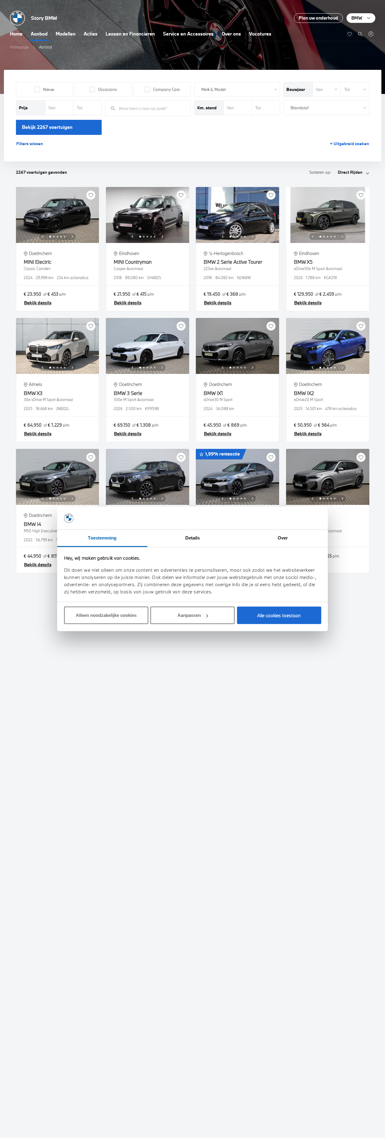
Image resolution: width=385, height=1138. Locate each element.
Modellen (65, 34)
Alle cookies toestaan (279, 616)
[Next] (72, 236)
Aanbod (39, 34)
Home (16, 34)
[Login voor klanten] (370, 34)
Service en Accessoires (188, 34)
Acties (90, 34)
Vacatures (260, 34)
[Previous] (42, 236)
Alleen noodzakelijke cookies (106, 615)
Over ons (231, 34)
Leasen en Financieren (130, 34)
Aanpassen (189, 615)
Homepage (19, 47)
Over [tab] (283, 538)
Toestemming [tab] (102, 538)
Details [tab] (192, 538)
